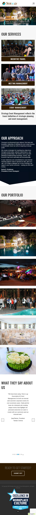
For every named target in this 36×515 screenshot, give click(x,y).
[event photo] (18, 72)
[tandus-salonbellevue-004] (18, 331)
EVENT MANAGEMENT (18, 107)
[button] (13, 454)
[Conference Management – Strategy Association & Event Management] (18, 213)
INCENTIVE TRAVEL (18, 59)
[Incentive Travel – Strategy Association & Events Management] (18, 48)
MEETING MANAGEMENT (18, 83)
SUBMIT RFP (18, 473)
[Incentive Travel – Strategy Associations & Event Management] (18, 272)
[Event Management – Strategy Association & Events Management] (18, 96)
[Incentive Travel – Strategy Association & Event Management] (18, 242)
